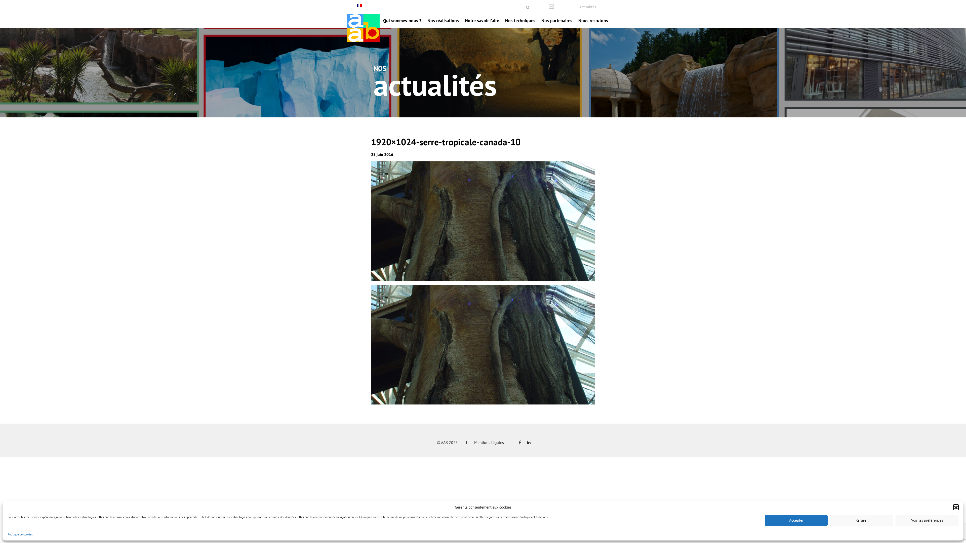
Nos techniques (520, 20)
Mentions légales (489, 442)
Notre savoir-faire (482, 20)
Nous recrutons (593, 20)
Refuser (862, 520)
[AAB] (363, 28)
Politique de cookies (20, 534)
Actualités (587, 6)
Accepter (796, 520)
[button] (955, 507)
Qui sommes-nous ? (402, 20)
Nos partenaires (556, 20)
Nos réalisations (443, 20)
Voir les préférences (927, 520)
